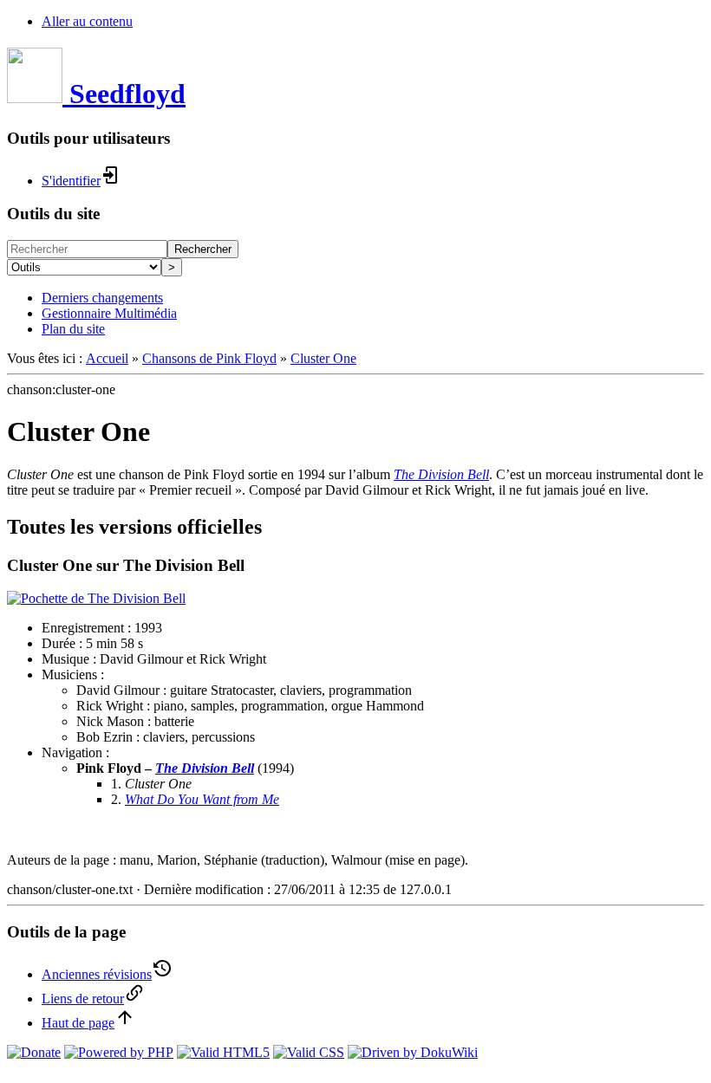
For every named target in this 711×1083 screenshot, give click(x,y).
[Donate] (34, 1052)
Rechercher (203, 249)
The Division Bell (441, 474)
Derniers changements (102, 297)
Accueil (107, 358)
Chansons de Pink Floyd (209, 358)
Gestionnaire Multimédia (109, 313)
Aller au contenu (87, 21)
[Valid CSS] (308, 1052)
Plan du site (73, 328)
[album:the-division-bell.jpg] (96, 598)
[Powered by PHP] (118, 1052)
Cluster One (323, 358)
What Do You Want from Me (202, 799)
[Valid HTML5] (223, 1052)
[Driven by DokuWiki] (413, 1052)
